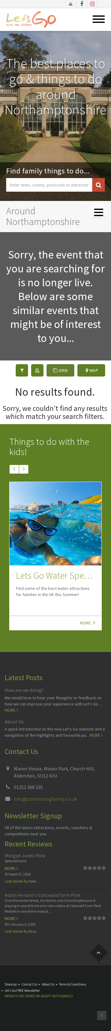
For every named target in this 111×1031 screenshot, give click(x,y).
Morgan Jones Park (25, 855)
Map (93, 370)
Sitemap (11, 984)
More (86, 623)
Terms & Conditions (72, 984)
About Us (14, 721)
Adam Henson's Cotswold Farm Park (42, 895)
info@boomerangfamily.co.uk (45, 799)
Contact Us (29, 984)
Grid (62, 370)
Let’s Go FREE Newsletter (22, 990)
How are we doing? (24, 690)
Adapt (46, 996)
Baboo (67, 996)
